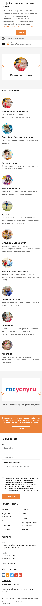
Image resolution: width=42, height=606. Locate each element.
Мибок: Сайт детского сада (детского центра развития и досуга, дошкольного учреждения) (20, 601)
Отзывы (25, 518)
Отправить (11, 496)
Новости (25, 509)
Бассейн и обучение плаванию (17, 137)
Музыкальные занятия (14, 243)
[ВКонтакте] (3, 575)
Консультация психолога (15, 271)
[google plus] (20, 575)
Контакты (25, 530)
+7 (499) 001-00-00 (8, 556)
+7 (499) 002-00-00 (8, 558)
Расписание (6, 525)
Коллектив (6, 530)
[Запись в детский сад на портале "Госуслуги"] (21, 389)
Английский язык (11, 188)
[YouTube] (16, 575)
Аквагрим (7, 353)
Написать (21, 429)
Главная (5, 509)
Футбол (6, 214)
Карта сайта (6, 581)
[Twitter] (12, 575)
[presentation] (2, 66)
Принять (21, 32)
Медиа (24, 514)
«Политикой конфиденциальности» (18, 27)
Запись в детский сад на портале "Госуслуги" (21, 405)
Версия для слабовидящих (15, 38)
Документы (6, 521)
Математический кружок (15, 111)
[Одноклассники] (7, 575)
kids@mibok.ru (12, 564)
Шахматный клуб (11, 299)
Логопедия (7, 325)
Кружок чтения (9, 163)
